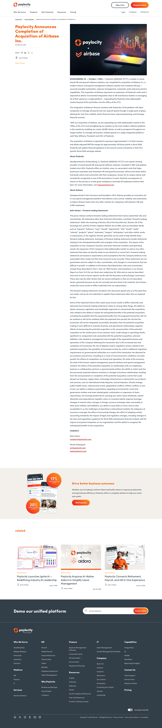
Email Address (95, 611)
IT (14, 683)
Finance (17, 679)
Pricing (128, 689)
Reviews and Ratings (49, 687)
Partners (17, 663)
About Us (100, 663)
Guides (71, 678)
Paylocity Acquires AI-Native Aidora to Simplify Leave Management (77, 580)
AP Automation (74, 658)
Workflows (128, 659)
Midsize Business (20, 651)
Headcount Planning (77, 665)
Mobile (127, 655)
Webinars (72, 686)
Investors (100, 671)
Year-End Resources (76, 697)
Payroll (44, 647)
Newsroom (101, 675)
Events (71, 689)
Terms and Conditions (132, 717)
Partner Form (129, 679)
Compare (45, 695)
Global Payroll (46, 651)
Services (18, 689)
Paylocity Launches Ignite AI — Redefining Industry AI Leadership (37, 578)
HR (15, 675)
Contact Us (144, 12)
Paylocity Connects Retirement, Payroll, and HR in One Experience (125, 578)
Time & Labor (46, 659)
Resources (74, 672)
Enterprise (18, 655)
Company (133, 12)
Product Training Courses (78, 701)
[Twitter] (20, 717)
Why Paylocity (48, 681)
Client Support (129, 675)
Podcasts (72, 682)
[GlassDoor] (30, 717)
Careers (100, 667)
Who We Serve (21, 641)
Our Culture (101, 679)
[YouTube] (35, 717)
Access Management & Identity (108, 651)
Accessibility (144, 717)
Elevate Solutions (20, 695)
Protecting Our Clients (105, 687)
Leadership (101, 695)
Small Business (19, 647)
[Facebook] (25, 717)
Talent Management (49, 675)
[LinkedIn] (15, 717)
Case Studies (46, 691)
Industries (17, 659)
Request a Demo (130, 683)
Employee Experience (49, 671)
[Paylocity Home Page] (21, 5)
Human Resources (48, 655)
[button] (54, 547)
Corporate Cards (75, 654)
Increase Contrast (141, 710)
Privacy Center (118, 717)
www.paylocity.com (105, 184)
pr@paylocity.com (78, 447)
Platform (18, 669)
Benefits (44, 667)
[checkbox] (130, 710)
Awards (100, 691)
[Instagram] (40, 717)
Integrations (129, 647)
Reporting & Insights (132, 663)
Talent (43, 663)
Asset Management (104, 647)
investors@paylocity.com (81, 439)
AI (125, 651)
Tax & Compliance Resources (80, 693)
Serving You (101, 683)
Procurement (74, 662)
